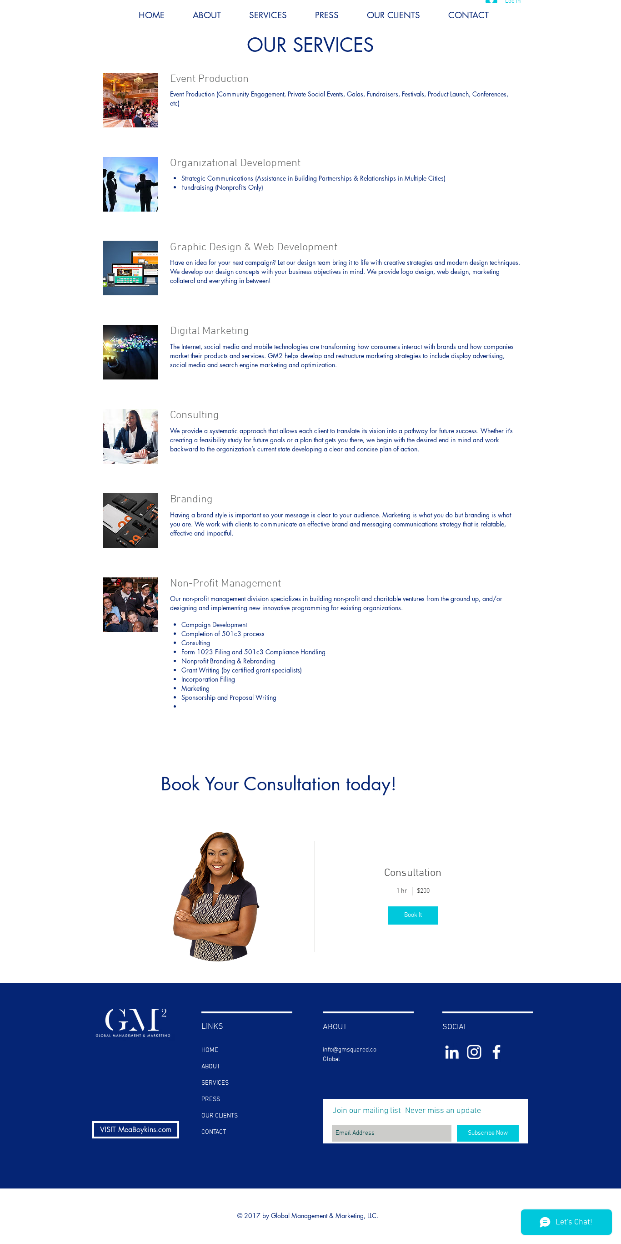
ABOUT (210, 1067)
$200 (423, 891)
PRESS (210, 1099)
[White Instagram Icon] (474, 1052)
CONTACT (213, 1132)
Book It (413, 915)
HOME (209, 1050)
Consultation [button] (412, 873)
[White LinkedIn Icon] (451, 1052)
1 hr (401, 891)
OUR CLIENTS (219, 1116)
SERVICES (215, 1083)
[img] (217, 896)
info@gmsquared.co (349, 1050)
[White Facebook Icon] (496, 1052)
